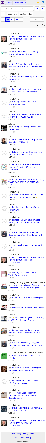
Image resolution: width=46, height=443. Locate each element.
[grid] (12, 19)
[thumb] (7, 19)
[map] (21, 19)
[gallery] (16, 19)
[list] (3, 19)
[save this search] (43, 8)
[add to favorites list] (9, 36)
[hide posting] (14, 44)
